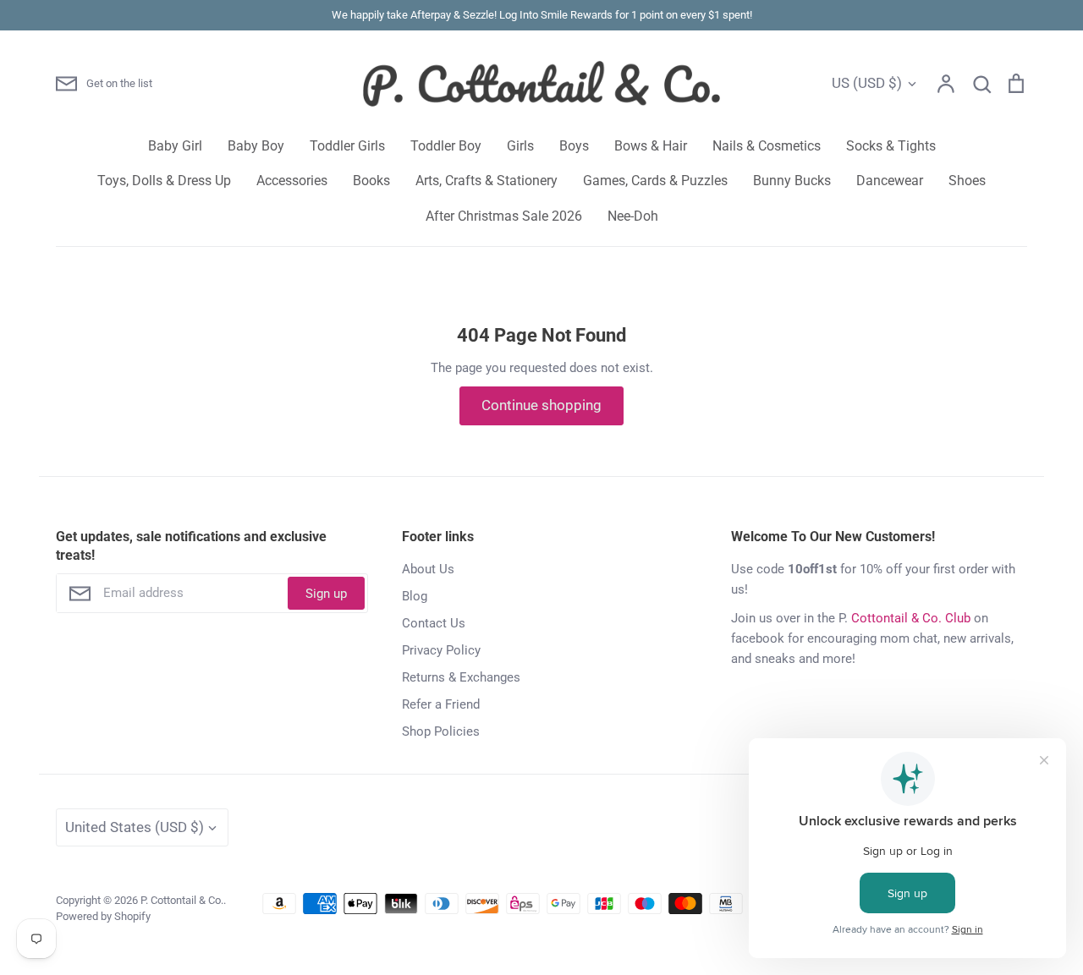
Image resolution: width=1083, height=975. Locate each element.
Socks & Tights (891, 146)
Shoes (967, 181)
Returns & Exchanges (461, 677)
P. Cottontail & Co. (181, 900)
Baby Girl (175, 146)
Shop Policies (441, 731)
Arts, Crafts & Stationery (486, 181)
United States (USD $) (134, 827)
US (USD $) (867, 82)
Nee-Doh (632, 216)
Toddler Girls (347, 146)
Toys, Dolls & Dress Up (164, 181)
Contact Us (433, 623)
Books (371, 181)
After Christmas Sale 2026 (504, 216)
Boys (574, 146)
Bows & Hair (650, 146)
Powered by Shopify (103, 916)
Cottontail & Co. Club (910, 618)
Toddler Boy (445, 146)
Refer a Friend (441, 704)
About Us (428, 569)
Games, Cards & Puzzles (655, 181)
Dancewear (889, 181)
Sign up (326, 593)
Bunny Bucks (792, 181)
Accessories (291, 181)
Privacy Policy (441, 650)
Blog (414, 596)
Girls (520, 146)
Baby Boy (256, 146)
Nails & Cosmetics (766, 146)
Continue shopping (541, 405)
